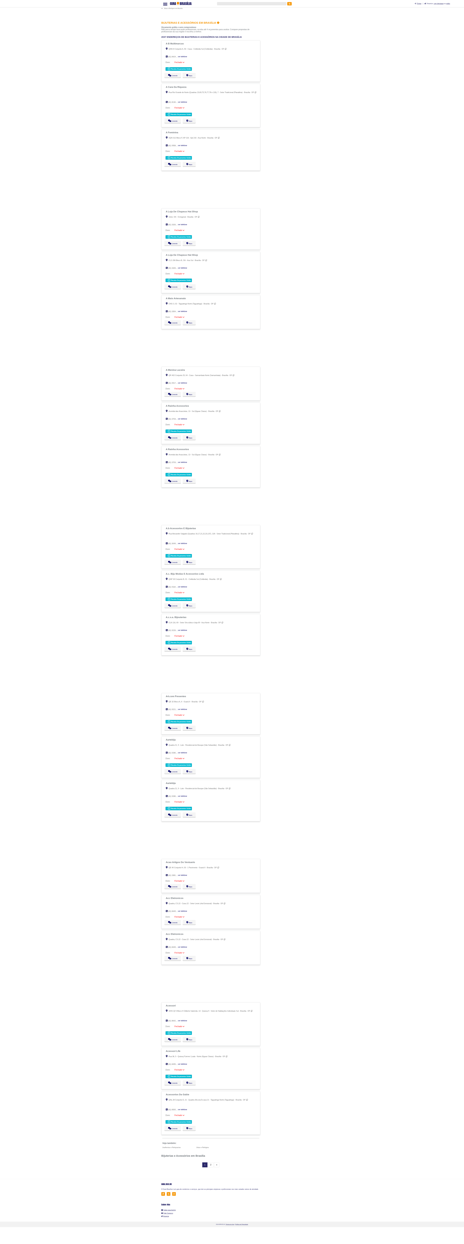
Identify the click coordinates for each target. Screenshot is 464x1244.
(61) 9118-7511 (174, 587)
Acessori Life (173, 1051)
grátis (448, 3)
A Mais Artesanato (176, 298)
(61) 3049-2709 (174, 543)
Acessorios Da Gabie (178, 1094)
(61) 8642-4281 (174, 1021)
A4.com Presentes (176, 696)
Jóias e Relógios (202, 1147)
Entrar (419, 3)
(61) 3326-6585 (174, 225)
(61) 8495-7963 (174, 1064)
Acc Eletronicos (175, 898)
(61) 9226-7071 (174, 630)
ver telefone (182, 57)
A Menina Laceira (175, 370)
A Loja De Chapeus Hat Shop (182, 211)
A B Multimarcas (175, 43)
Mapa (190, 76)
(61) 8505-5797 (174, 1110)
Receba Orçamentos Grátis (181, 69)
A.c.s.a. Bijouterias (176, 617)
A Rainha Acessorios (178, 405)
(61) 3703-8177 (174, 419)
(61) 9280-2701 (174, 753)
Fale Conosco (168, 1213)
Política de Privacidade (241, 1224)
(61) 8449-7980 (174, 911)
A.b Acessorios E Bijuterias (181, 528)
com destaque (439, 3)
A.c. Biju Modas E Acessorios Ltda (185, 573)
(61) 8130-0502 (174, 102)
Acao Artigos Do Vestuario (181, 862)
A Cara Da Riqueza (176, 87)
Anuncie (166, 1216)
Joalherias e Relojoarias (171, 1147)
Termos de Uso (230, 1224)
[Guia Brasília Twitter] (169, 1194)
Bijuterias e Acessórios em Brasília (183, 1155)
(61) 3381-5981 (174, 875)
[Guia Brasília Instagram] (174, 1194)
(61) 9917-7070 (174, 383)
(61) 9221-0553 (174, 709)
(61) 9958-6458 (174, 145)
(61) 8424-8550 (174, 57)
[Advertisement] (212, 10)
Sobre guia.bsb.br (169, 1210)
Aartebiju (171, 739)
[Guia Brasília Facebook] (163, 1194)
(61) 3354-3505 (174, 311)
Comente (173, 76)
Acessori (171, 1005)
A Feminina (172, 132)
